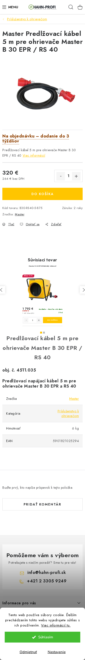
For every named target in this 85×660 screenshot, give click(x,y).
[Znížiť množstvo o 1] (60, 176)
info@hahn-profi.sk (46, 572)
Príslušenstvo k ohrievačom (68, 413)
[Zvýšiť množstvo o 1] (76, 176)
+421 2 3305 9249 (46, 581)
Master (19, 214)
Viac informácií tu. (56, 625)
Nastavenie (57, 652)
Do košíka (42, 194)
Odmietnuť (28, 652)
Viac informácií (34, 155)
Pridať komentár (42, 504)
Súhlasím (45, 637)
